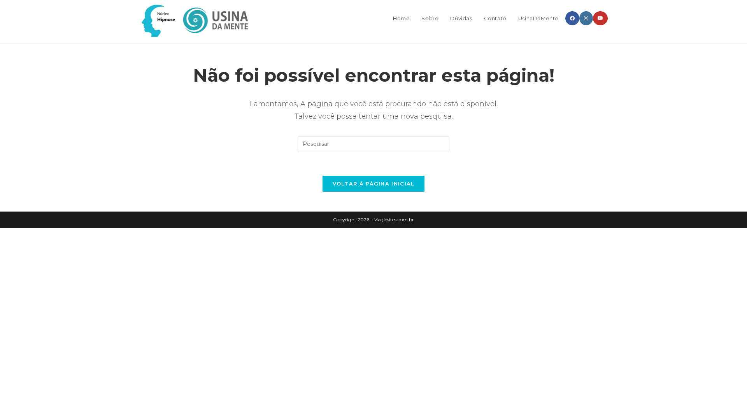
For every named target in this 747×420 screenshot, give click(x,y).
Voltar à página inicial (374, 183)
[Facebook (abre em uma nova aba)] (572, 18)
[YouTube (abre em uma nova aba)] (600, 18)
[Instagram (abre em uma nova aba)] (586, 18)
